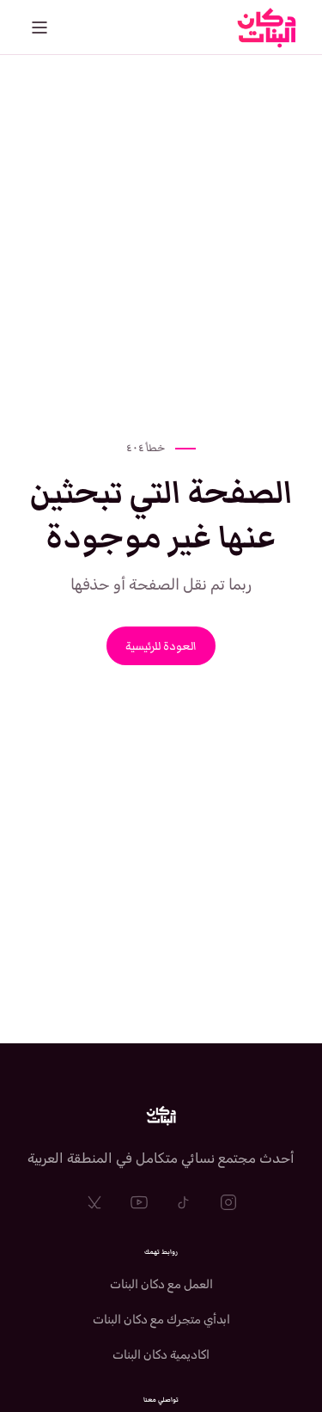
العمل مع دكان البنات (161, 1284)
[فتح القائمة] (39, 27)
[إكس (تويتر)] (94, 1202)
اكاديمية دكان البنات (161, 1355)
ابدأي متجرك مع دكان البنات (161, 1319)
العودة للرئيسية (161, 646)
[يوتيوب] (139, 1202)
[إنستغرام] (228, 1202)
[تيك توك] (184, 1202)
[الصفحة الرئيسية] (161, 1115)
